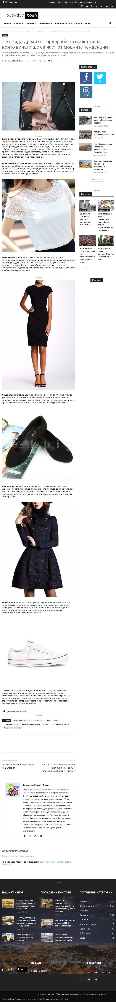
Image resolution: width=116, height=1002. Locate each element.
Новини (52, 2)
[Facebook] (76, 6)
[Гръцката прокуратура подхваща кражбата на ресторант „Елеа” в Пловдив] (47, 903)
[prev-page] (81, 269)
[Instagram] (81, 6)
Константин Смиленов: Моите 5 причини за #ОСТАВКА (85, 219)
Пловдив (30, 23)
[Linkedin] (86, 6)
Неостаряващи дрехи (60, 724)
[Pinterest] (91, 6)
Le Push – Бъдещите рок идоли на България (18, 766)
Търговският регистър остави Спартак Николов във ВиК (106, 254)
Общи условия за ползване (68, 994)
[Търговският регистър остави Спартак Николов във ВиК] (106, 240)
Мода (26, 31)
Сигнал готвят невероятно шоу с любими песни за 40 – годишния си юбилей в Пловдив (58, 767)
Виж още (96, 179)
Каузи (82, 245)
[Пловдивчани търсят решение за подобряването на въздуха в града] (87, 240)
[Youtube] (111, 6)
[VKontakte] (106, 6)
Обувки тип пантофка (12, 728)
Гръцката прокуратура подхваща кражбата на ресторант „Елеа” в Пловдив (65, 906)
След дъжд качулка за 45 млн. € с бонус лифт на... (25, 937)
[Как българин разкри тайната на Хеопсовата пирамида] (85, 164)
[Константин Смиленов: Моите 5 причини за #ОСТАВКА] (87, 205)
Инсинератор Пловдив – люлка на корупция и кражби (64, 937)
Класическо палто (10, 724)
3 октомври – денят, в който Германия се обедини (103, 120)
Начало (7, 23)
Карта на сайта (39, 970)
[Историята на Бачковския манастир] (85, 134)
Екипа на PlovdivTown (14, 61)
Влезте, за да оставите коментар (18, 856)
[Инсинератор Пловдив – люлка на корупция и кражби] (47, 937)
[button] (110, 23)
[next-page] (86, 269)
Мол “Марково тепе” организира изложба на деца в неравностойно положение (105, 222)
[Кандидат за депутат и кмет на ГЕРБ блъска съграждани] (47, 923)
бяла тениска (52, 720)
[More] (55, 73)
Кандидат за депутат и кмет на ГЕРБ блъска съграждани (65, 923)
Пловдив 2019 (104, 210)
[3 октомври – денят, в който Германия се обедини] (85, 120)
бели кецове (39, 720)
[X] (101, 6)
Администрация (105, 245)
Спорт (77, 23)
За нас (60, 2)
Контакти (69, 2)
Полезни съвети (62, 23)
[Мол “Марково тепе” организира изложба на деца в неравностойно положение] (106, 205)
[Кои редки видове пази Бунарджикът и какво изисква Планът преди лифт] (8, 903)
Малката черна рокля (31, 724)
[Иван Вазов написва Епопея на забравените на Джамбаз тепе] (85, 147)
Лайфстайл (44, 23)
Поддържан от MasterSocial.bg (56, 999)
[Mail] (31, 836)
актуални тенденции (21, 720)
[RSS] (96, 6)
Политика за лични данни (85, 2)
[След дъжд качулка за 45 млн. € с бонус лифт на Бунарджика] (8, 937)
